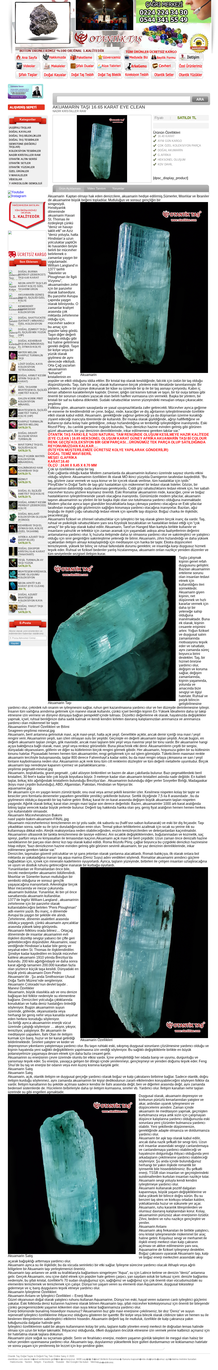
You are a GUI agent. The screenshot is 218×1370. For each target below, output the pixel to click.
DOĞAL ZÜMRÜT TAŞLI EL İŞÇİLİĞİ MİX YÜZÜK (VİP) (32, 332)
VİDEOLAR (15, 179)
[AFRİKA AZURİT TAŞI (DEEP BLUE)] (13, 543)
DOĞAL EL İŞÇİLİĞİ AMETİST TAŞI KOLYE (31, 492)
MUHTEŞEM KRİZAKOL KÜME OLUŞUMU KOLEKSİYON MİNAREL (28, 576)
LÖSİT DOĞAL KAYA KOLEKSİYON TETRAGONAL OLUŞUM (26, 368)
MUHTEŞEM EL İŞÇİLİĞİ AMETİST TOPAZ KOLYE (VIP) (32, 413)
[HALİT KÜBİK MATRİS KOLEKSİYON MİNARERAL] (13, 462)
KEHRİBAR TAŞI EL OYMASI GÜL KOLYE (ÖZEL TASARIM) (30, 528)
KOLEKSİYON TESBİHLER (25, 151)
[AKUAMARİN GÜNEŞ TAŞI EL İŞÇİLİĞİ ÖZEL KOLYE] (15, 298)
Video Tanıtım (96, 188)
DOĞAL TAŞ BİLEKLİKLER (25, 135)
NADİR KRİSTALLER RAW (24, 155)
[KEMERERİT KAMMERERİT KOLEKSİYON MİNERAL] (16, 309)
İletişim (37, 1362)
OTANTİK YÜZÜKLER (22, 167)
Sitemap (94, 1362)
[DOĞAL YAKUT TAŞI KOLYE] (13, 612)
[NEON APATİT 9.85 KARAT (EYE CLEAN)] (13, 589)
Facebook (48, 1362)
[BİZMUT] (13, 485)
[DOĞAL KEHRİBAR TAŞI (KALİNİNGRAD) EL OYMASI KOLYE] (14, 347)
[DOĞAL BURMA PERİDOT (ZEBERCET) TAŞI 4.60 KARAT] (14, 278)
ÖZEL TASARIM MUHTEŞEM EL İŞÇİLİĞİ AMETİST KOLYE (32, 390)
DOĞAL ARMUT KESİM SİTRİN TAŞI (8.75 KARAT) (32, 378)
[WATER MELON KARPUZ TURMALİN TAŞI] (13, 358)
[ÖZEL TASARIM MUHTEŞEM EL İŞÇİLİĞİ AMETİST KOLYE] (13, 393)
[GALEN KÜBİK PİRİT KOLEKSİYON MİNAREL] (13, 404)
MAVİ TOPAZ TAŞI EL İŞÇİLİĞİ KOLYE (30, 446)
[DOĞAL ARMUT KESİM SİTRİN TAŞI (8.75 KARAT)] (13, 381)
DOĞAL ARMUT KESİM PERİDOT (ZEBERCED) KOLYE (32, 505)
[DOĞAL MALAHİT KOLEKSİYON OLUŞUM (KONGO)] (13, 520)
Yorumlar (118, 188)
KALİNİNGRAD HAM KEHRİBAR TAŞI (30, 469)
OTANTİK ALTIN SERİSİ (23, 159)
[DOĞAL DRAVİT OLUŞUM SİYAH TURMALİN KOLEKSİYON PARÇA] (13, 439)
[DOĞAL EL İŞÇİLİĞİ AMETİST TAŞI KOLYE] (13, 497)
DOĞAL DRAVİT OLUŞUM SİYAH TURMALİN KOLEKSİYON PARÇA (23, 438)
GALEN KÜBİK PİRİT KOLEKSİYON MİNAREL (30, 401)
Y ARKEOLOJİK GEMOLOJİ (25, 183)
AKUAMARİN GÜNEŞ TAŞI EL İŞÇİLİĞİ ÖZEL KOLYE (31, 297)
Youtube (60, 1362)
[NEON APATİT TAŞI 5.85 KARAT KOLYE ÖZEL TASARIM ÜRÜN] (13, 289)
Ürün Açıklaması (70, 188)
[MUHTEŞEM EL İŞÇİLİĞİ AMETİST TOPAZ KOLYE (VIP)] (13, 416)
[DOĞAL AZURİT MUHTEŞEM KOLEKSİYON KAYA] (13, 600)
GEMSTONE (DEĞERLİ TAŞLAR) (22, 145)
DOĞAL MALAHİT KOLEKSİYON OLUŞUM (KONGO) (32, 516)
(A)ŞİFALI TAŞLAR (20, 127)
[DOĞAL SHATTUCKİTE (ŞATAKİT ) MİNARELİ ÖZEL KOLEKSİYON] (13, 324)
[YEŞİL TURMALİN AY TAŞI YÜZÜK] (13, 566)
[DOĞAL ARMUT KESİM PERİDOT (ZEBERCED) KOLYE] (13, 508)
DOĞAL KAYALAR (20, 131)
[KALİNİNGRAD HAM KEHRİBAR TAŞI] (13, 473)
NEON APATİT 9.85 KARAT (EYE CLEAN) (31, 585)
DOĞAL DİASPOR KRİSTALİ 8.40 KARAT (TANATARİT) (31, 551)
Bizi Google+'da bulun (77, 1362)
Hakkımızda (16, 1362)
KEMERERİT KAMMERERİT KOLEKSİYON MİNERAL (22, 311)
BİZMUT (23, 479)
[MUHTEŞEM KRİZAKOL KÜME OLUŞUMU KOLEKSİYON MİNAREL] (13, 577)
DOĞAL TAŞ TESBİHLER (24, 139)
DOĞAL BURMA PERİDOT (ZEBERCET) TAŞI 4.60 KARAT (32, 274)
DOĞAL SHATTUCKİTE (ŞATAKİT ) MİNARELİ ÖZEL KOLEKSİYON (32, 320)
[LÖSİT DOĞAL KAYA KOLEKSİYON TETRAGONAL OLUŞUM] (13, 370)
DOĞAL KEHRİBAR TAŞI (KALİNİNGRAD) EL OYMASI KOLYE (31, 343)
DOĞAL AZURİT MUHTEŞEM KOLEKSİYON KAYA (30, 597)
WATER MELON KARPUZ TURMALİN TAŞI (30, 355)
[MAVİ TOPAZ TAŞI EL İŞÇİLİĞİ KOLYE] (13, 450)
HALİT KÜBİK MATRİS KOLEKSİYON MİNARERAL (31, 459)
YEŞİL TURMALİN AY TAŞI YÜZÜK (30, 562)
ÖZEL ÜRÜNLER (19, 171)
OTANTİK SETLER (20, 163)
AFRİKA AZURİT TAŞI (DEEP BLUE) (31, 538)
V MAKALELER (18, 175)
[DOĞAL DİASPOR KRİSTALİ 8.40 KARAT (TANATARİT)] (13, 554)
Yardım (28, 1362)
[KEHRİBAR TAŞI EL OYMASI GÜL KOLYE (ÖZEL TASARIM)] (13, 531)
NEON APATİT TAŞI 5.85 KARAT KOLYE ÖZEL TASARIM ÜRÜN (32, 286)
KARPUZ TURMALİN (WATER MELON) (30, 423)
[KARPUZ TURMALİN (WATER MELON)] (13, 427)
